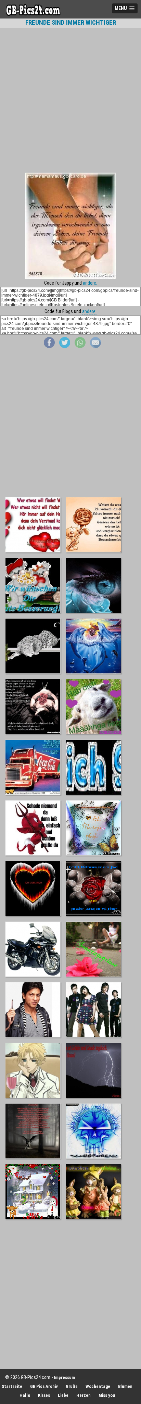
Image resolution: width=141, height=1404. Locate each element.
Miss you (107, 1395)
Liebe (63, 1395)
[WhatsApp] (80, 346)
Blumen (125, 1386)
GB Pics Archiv (44, 1386)
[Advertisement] (70, 100)
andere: (90, 283)
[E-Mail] (95, 346)
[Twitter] (64, 346)
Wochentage (98, 1386)
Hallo (25, 1395)
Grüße (72, 1386)
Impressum (64, 1377)
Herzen (83, 1395)
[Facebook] (49, 346)
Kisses (44, 1395)
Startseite (12, 1386)
